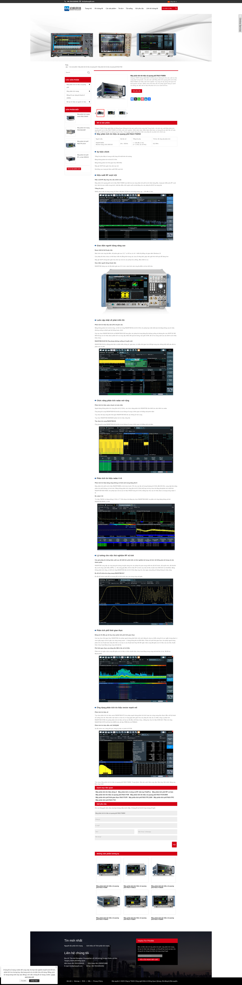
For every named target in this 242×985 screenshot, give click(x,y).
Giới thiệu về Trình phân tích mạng (97, 946)
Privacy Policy (98, 981)
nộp (174, 845)
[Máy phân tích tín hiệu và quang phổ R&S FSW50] (100, 113)
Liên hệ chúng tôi (152, 8)
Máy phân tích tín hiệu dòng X (106, 792)
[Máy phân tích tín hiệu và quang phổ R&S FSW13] (136, 870)
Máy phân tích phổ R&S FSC (106, 800)
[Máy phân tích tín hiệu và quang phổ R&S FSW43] (108, 902)
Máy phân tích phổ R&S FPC (164, 797)
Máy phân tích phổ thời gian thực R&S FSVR (112, 797)
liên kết (69, 981)
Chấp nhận (34, 980)
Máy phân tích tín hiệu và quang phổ (87, 67)
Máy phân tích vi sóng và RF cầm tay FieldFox (134, 792)
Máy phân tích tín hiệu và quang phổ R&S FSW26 (162, 886)
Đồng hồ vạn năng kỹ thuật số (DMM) (76, 96)
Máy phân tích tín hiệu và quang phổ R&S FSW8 (107, 886)
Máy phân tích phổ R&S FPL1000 (140, 797)
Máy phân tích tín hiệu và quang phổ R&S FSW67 (135, 918)
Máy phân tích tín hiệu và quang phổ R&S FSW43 (107, 918)
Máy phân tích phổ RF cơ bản (162, 792)
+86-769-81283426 (72, 1)
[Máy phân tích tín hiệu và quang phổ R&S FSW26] (163, 870)
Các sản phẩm (111, 8)
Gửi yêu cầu (139, 8)
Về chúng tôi (99, 8)
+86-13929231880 (101, 963)
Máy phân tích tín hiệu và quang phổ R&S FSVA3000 (149, 795)
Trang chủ (88, 8)
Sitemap (77, 981)
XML (89, 981)
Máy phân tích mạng (73, 91)
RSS (83, 981)
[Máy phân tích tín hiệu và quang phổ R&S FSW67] (136, 902)
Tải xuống (129, 8)
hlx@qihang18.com (88, 1)
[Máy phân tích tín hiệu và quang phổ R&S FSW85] (163, 902)
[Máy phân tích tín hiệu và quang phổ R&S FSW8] (108, 870)
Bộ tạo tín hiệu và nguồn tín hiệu (76, 102)
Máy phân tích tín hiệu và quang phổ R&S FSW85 (162, 918)
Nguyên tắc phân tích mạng (73, 946)
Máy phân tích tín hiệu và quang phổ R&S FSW (110, 67)
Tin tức (120, 8)
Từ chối (23, 980)
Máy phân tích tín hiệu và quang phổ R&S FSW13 (135, 886)
